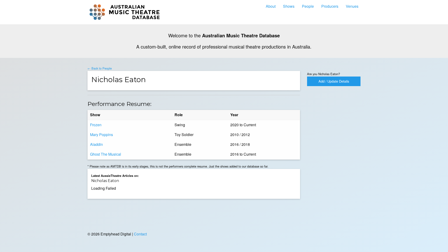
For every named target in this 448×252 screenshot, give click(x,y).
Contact (140, 234)
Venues (352, 6)
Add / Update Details (333, 81)
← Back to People (100, 68)
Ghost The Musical (105, 154)
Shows (288, 6)
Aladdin (96, 144)
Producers (329, 6)
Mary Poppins (101, 134)
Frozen (96, 124)
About (271, 6)
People (308, 6)
